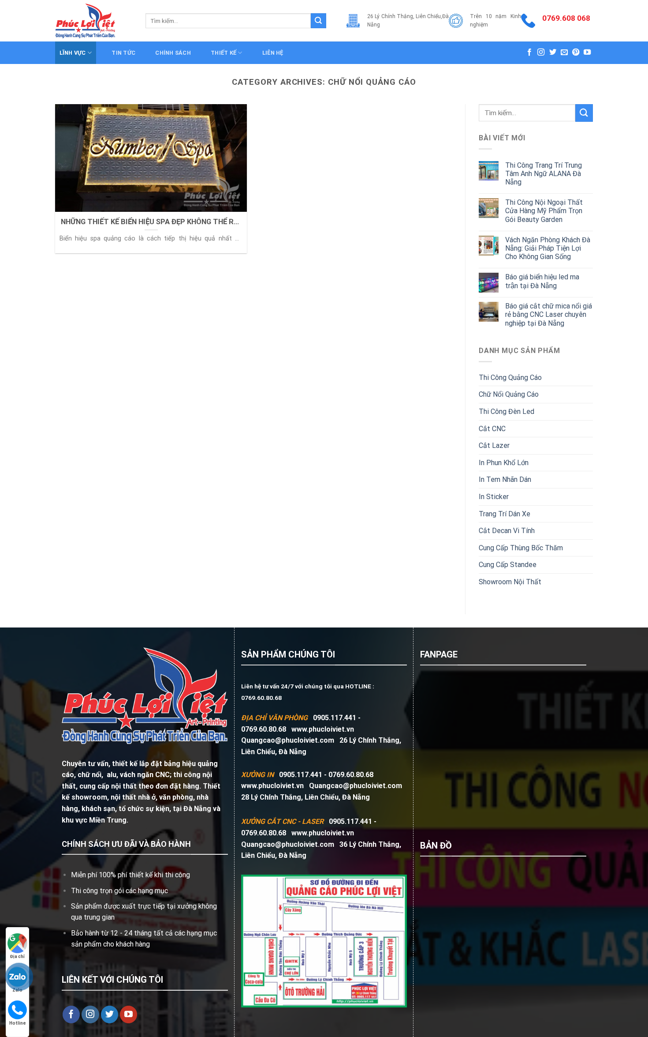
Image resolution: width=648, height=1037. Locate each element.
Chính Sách (173, 52)
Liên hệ (272, 52)
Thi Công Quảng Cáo (510, 377)
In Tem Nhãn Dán (505, 479)
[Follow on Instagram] (540, 52)
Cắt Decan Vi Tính (507, 530)
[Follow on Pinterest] (575, 52)
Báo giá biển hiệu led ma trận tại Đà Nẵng (542, 281)
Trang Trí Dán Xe (504, 514)
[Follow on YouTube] (587, 52)
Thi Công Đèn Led (506, 411)
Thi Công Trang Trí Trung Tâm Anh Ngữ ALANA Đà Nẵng (543, 173)
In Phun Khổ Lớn (504, 462)
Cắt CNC (492, 429)
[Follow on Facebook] (529, 52)
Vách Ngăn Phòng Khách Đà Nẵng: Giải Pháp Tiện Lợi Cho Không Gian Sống (547, 248)
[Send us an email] (564, 52)
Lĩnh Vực (73, 52)
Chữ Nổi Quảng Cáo (509, 394)
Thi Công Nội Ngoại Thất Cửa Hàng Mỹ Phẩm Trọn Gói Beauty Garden (544, 210)
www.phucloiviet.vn (322, 729)
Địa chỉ (17, 956)
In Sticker (494, 496)
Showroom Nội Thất (510, 582)
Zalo (17, 990)
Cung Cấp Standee (507, 564)
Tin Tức (123, 52)
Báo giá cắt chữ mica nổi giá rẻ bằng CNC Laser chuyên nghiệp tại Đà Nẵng (548, 314)
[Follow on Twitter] (552, 52)
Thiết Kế (223, 52)
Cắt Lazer (494, 445)
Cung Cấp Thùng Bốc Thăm (521, 548)
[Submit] (318, 20)
